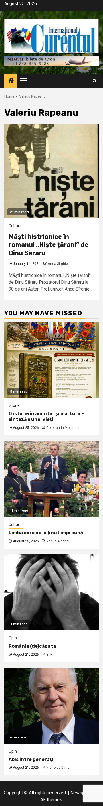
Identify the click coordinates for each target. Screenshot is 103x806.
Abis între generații (32, 759)
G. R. (50, 655)
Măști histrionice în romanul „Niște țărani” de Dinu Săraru (48, 245)
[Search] (94, 80)
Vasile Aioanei (57, 541)
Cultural (16, 226)
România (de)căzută (32, 646)
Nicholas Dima (58, 768)
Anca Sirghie (58, 264)
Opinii (14, 638)
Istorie (14, 405)
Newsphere (82, 792)
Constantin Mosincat (63, 428)
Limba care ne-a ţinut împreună (46, 532)
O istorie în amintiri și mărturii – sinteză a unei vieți (46, 416)
